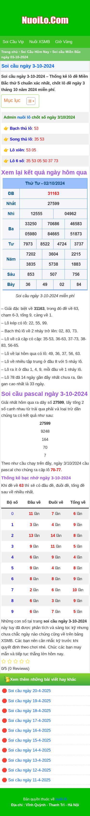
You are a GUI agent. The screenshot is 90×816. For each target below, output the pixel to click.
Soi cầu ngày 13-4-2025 (29, 760)
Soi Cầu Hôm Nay (35, 52)
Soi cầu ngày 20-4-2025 (29, 690)
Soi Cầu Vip (13, 41)
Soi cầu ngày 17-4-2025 (29, 720)
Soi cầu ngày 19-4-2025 (29, 701)
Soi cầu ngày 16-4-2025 (29, 730)
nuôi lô (23, 117)
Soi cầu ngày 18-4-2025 (29, 710)
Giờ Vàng (63, 41)
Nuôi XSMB (39, 41)
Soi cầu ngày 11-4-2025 (29, 780)
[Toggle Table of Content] (28, 101)
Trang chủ (9, 52)
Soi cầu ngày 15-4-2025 (29, 740)
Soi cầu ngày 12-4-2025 (29, 770)
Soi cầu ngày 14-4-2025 (29, 750)
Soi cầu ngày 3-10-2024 (27, 66)
